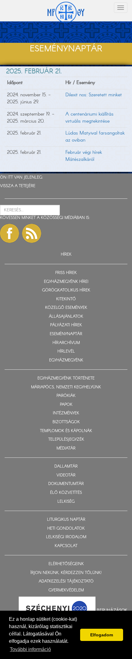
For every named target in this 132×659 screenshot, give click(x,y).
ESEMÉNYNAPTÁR (66, 334)
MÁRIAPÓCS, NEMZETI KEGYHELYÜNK (66, 387)
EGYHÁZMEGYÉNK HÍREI (66, 282)
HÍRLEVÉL (66, 351)
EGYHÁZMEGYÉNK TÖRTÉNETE (66, 378)
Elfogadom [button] (101, 634)
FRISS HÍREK (66, 273)
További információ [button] (30, 649)
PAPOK (66, 405)
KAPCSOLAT (66, 546)
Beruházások (112, 610)
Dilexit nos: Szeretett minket (93, 94)
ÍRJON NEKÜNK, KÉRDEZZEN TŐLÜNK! (66, 573)
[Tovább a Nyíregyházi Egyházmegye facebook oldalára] (9, 233)
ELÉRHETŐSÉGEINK (66, 564)
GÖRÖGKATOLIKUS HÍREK (66, 290)
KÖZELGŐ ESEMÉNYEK (66, 308)
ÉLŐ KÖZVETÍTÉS (66, 493)
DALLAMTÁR (66, 466)
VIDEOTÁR (66, 475)
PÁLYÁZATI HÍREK (66, 325)
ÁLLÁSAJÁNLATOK (66, 317)
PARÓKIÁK (66, 396)
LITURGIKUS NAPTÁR (66, 520)
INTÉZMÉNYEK (66, 413)
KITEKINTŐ (66, 299)
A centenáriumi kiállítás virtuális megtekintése (89, 118)
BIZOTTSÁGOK (66, 422)
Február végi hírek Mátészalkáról (83, 156)
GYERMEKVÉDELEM (66, 590)
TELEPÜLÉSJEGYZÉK (66, 439)
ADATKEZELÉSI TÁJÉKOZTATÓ (66, 581)
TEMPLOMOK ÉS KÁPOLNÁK (66, 431)
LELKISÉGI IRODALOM (66, 537)
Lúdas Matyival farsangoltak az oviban (95, 137)
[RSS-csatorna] (31, 233)
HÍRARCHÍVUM (66, 343)
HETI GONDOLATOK (66, 528)
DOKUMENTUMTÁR (66, 484)
